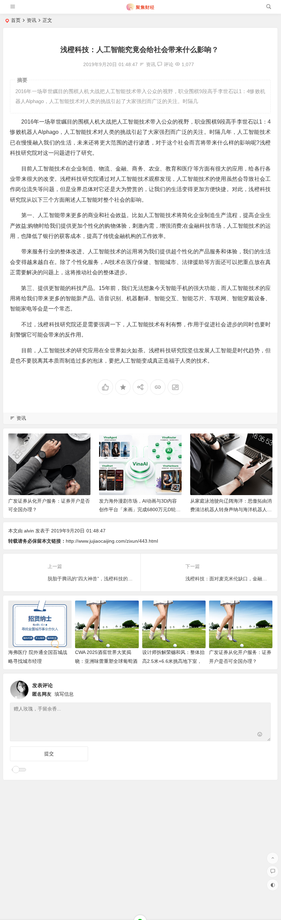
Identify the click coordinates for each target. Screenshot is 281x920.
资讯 (31, 20)
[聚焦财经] (140, 9)
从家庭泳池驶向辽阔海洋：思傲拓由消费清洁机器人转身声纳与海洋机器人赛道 (231, 509)
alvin (29, 530)
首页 (16, 20)
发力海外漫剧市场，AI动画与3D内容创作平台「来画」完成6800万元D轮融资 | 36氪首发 (140, 509)
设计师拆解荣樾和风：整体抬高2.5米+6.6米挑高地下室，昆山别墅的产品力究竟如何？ (173, 661)
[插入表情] (260, 735)
